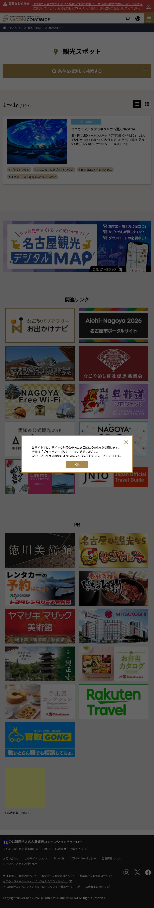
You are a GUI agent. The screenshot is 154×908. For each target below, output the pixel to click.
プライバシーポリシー (57, 452)
